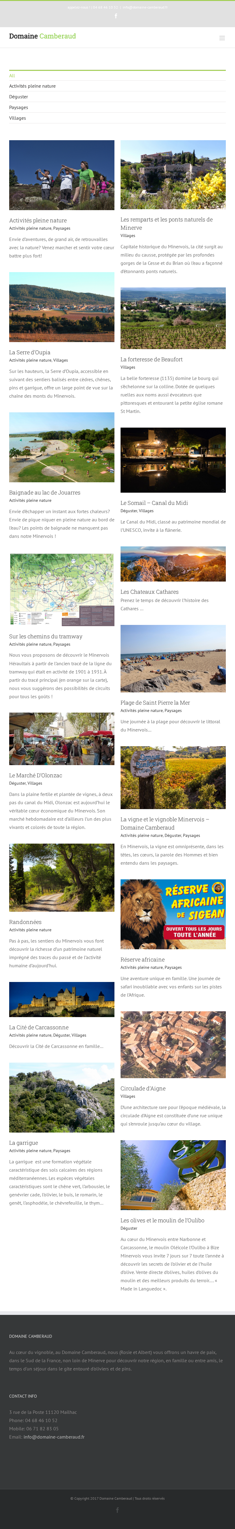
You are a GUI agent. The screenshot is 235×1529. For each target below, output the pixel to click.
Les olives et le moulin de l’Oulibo (162, 1220)
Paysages (18, 107)
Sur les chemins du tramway (45, 636)
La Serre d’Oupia (29, 352)
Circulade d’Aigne (143, 1088)
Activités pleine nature (32, 86)
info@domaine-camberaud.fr (145, 7)
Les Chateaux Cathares (150, 591)
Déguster (18, 96)
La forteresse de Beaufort (152, 359)
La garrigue (23, 1142)
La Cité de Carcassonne (39, 1027)
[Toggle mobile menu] (222, 38)
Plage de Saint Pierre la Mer (155, 702)
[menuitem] (117, 75)
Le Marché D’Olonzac (35, 775)
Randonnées (25, 921)
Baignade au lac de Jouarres (44, 492)
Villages (17, 118)
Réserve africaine (143, 959)
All (12, 75)
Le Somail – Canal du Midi (154, 502)
